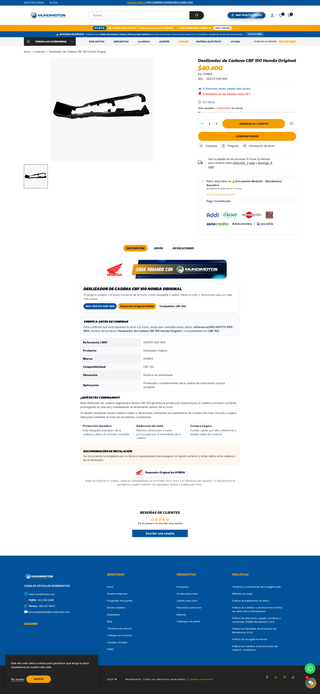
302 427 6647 (287, 41)
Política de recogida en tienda (249, 639)
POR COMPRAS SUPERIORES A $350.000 (160, 2)
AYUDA (235, 41)
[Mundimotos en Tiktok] (293, 677)
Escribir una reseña (160, 533)
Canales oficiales (117, 642)
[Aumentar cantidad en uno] (216, 123)
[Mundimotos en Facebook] (267, 677)
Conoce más (255, 34)
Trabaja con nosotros (119, 635)
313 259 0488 (46, 600)
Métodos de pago (242, 593)
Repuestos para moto (189, 607)
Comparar (211, 145)
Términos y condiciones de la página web (256, 586)
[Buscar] (196, 15)
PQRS (110, 649)
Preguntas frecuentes (120, 600)
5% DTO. (99, 28)
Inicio (110, 586)
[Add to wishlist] (291, 123)
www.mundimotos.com (42, 594)
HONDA (207, 74)
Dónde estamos (116, 607)
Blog (109, 621)
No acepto (17, 679)
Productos (183, 586)
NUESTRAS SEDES (34, 2)
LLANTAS (144, 41)
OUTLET (184, 41)
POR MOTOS (96, 41)
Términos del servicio (119, 628)
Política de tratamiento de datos (250, 600)
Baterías (181, 614)
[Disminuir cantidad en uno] (202, 123)
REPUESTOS (121, 41)
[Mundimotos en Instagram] (284, 677)
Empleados (113, 614)
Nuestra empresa (117, 593)
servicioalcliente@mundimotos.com (49, 611)
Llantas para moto (187, 600)
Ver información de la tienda (220, 194)
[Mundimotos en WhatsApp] (276, 677)
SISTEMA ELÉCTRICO (208, 41)
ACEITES (164, 41)
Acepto (39, 679)
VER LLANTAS (222, 28)
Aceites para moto (187, 593)
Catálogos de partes (188, 621)
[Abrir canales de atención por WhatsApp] (310, 668)
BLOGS (53, 2)
